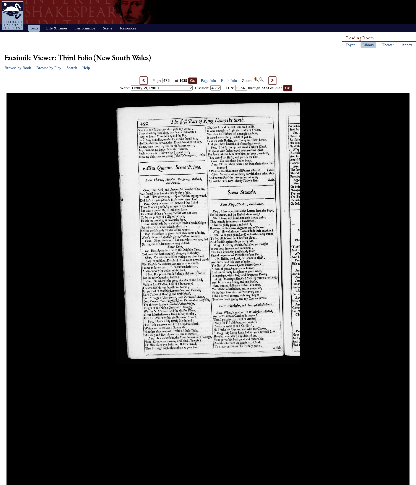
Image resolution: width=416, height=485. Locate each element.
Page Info (208, 80)
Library (368, 45)
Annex (407, 45)
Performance (85, 28)
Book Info (229, 80)
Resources (128, 28)
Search (72, 68)
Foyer (350, 45)
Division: (202, 88)
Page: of (170, 80)
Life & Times (56, 28)
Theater (388, 45)
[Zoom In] (256, 80)
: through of (254, 88)
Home (12, 15)
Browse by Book (18, 68)
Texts (34, 28)
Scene (107, 28)
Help (86, 68)
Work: (125, 88)
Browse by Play (48, 68)
